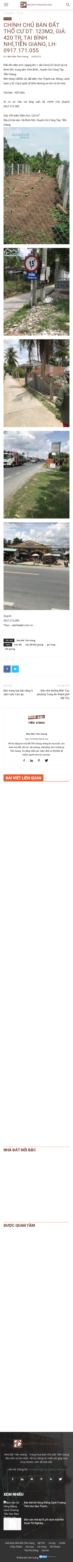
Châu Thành (16, 1546)
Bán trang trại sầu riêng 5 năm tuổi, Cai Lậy (18, 692)
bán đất (18, 644)
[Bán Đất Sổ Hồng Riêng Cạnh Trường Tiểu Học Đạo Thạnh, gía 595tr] (12, 1512)
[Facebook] (25, 761)
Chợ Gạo (29, 1546)
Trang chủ (8, 13)
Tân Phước (55, 1546)
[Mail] (31, 1479)
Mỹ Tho (41, 1543)
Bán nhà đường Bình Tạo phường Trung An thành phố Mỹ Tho (53, 694)
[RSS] (50, 1479)
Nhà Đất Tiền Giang (17, 56)
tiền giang (10, 648)
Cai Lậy (51, 1543)
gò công (51, 644)
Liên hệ (45, 1550)
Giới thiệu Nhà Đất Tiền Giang (19, 1543)
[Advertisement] (36, 932)
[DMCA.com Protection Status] (48, 1557)
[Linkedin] (33, 761)
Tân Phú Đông (31, 1550)
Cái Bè (62, 1543)
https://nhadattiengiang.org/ (36, 739)
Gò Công (41, 1546)
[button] (68, 5)
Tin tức (20, 13)
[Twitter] (48, 761)
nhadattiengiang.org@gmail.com (47, 1469)
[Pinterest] (40, 761)
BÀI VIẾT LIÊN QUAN (23, 778)
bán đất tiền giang (34, 644)
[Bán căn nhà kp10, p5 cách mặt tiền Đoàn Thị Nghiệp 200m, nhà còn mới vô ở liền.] (12, 1524)
